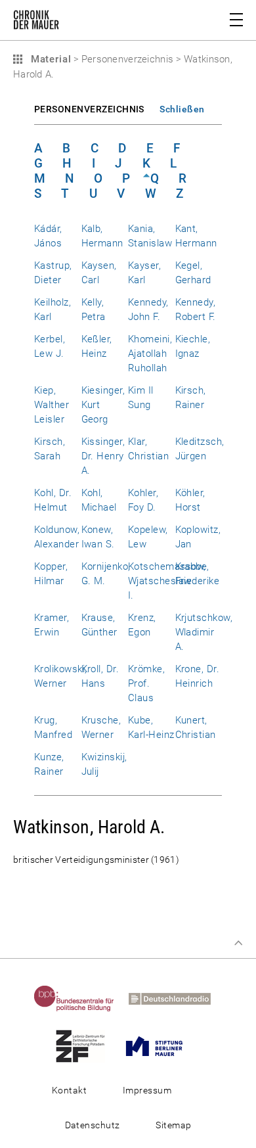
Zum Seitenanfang (238, 943)
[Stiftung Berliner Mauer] (160, 1045)
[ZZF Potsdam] (86, 1045)
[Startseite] (36, 22)
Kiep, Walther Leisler (51, 404)
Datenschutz (92, 1125)
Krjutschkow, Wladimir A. (204, 632)
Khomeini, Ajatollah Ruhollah (150, 353)
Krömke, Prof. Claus (146, 683)
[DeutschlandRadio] (176, 998)
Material (49, 59)
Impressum (147, 1090)
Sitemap (173, 1125)
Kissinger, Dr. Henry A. (103, 456)
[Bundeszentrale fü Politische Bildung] (80, 998)
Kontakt (69, 1090)
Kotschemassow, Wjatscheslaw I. (167, 581)
